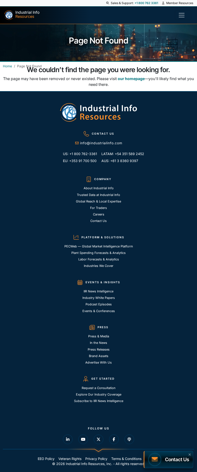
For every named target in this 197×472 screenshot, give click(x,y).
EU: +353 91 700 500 (80, 161)
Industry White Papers (98, 298)
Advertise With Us (98, 362)
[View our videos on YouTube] (83, 439)
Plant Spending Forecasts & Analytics (98, 253)
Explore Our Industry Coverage (98, 394)
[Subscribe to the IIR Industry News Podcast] (129, 439)
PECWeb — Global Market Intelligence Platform (98, 246)
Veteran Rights (69, 459)
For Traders (98, 208)
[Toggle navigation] (183, 15)
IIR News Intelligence (98, 291)
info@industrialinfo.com (101, 143)
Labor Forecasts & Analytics (98, 259)
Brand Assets (98, 356)
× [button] (189, 454)
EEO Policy (46, 459)
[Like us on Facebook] (114, 439)
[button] (108, 3)
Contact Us (98, 221)
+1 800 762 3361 (146, 3)
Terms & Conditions (126, 459)
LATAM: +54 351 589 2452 (119, 154)
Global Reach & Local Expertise (98, 201)
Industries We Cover (98, 266)
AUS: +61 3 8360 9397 (119, 161)
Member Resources (179, 3)
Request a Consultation (99, 388)
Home (7, 66)
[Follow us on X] (98, 439)
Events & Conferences (98, 311)
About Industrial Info (99, 188)
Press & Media (98, 336)
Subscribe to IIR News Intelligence (98, 401)
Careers (98, 214)
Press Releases (99, 349)
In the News (98, 343)
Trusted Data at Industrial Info (98, 195)
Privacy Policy (96, 459)
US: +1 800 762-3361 (80, 154)
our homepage (131, 78)
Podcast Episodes (99, 304)
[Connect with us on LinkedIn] (68, 439)
